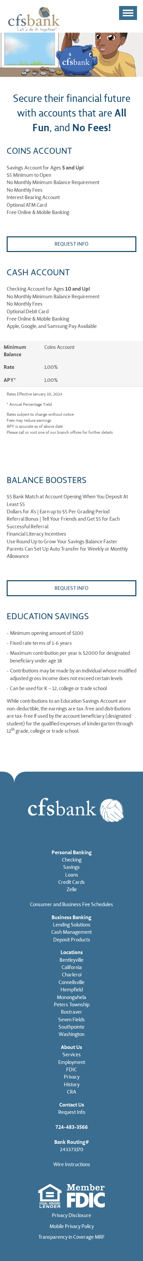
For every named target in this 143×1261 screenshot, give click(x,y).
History (71, 1085)
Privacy (71, 1077)
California (72, 967)
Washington (71, 1034)
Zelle (72, 889)
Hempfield (72, 990)
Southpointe (71, 1027)
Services (72, 1055)
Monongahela (71, 997)
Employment (71, 1062)
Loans (71, 875)
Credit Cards (71, 882)
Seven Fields (71, 1020)
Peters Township (71, 1005)
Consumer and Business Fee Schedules (71, 904)
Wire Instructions (71, 1164)
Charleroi (71, 975)
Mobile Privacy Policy (72, 1226)
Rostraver (71, 1012)
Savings (71, 867)
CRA (71, 1092)
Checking (71, 860)
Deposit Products (71, 940)
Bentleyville (71, 960)
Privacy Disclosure (71, 1215)
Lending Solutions (71, 925)
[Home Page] (34, 19)
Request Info (71, 244)
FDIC (71, 1070)
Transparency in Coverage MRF (71, 1237)
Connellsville (71, 982)
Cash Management (71, 932)
